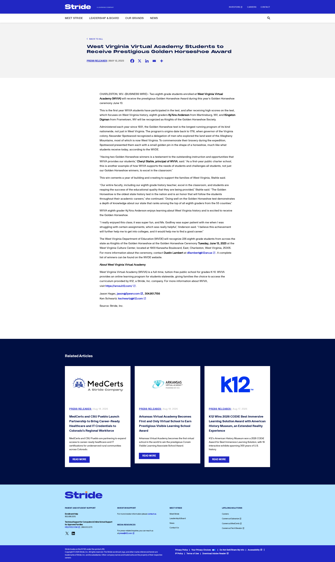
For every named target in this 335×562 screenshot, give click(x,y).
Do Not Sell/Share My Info (232, 549)
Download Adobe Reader (214, 553)
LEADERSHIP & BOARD (104, 18)
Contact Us (174, 527)
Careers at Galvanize (230, 518)
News (172, 523)
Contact (265, 7)
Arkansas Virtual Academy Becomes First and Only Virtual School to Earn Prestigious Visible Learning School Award (165, 423)
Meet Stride (174, 514)
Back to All (96, 39)
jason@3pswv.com (128, 294)
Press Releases (97, 60)
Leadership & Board (178, 518)
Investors (234, 7)
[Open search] (268, 18)
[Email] (154, 61)
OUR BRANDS (134, 18)
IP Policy (179, 553)
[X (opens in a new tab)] (139, 61)
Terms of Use (193, 553)
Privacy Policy (181, 549)
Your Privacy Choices (201, 549)
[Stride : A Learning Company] (89, 6)
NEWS (154, 18)
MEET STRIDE (74, 18)
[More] (161, 61)
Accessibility (254, 549)
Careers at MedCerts (230, 523)
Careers (251, 7)
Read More (79, 459)
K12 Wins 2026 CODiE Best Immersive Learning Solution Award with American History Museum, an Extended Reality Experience (237, 423)
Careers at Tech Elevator (232, 528)
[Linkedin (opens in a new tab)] (147, 61)
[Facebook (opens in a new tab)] (132, 61)
